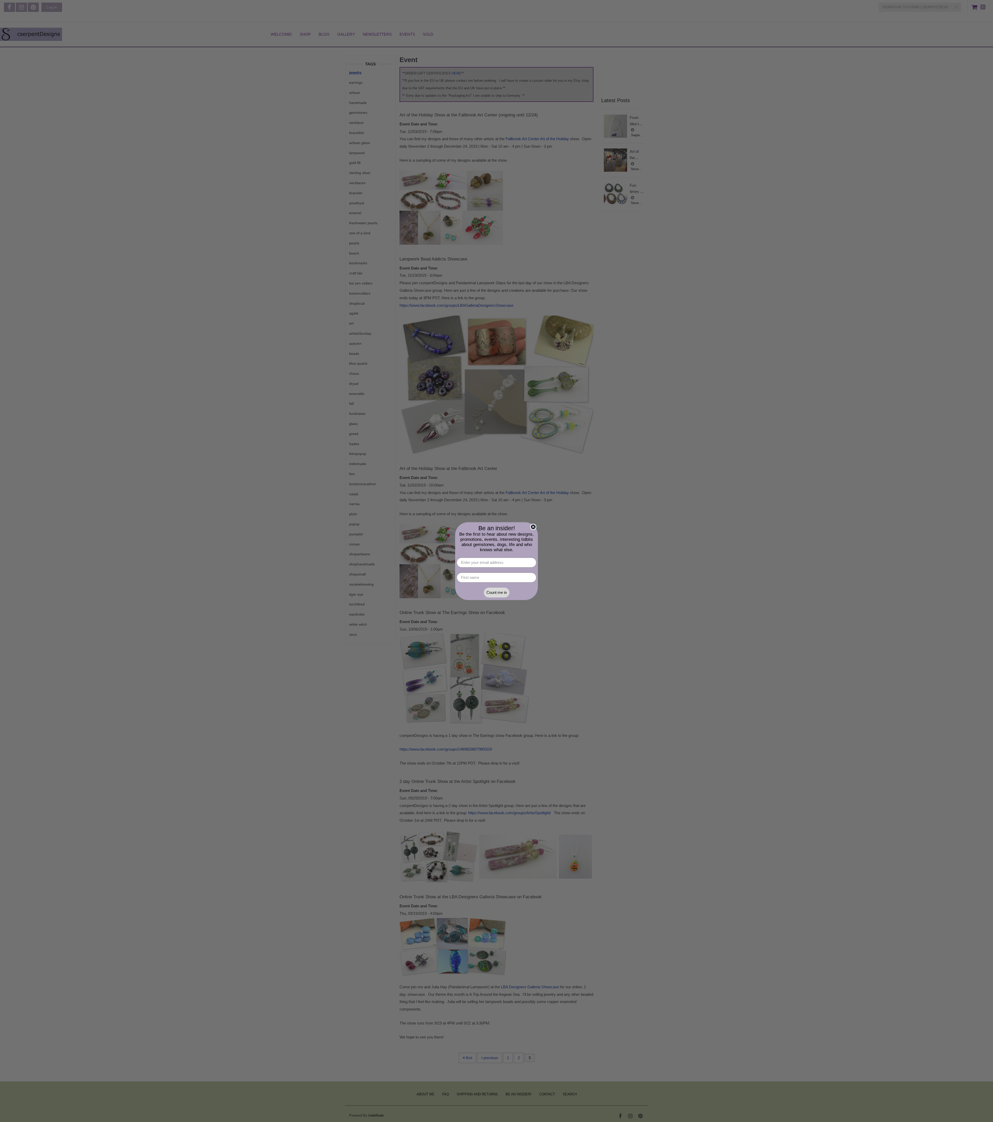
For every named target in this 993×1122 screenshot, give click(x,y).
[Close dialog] (533, 526)
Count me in (496, 592)
